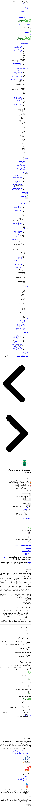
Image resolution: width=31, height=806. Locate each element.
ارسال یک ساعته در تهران (25, 544)
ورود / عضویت (22, 11)
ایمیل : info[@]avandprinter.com (23, 716)
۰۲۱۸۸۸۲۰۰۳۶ (24, 3)
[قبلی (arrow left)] (30, 805)
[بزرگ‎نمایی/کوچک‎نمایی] (26, 804)
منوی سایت (28, 40)
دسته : (29, 509)
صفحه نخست (25, 5)
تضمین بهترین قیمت (26, 534)
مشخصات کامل (26, 518)
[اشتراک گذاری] (29, 804)
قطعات (23, 356)
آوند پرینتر (24, 791)
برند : (29, 507)
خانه (27, 356)
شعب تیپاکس (25, 780)
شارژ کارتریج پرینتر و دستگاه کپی (20, 750)
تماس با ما (25, 8)
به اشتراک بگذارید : (26, 519)
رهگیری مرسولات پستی (22, 779)
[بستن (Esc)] (30, 804)
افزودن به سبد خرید (26, 493)
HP (27, 507)
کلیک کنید (13, 669)
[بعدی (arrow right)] (29, 805)
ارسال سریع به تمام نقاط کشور (23, 539)
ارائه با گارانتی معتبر (26, 530)
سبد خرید (24, 196)
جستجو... (29, 27)
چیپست (18, 356)
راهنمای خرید (25, 776)
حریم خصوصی (24, 778)
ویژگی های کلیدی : (26, 510)
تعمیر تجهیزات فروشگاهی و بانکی (20, 752)
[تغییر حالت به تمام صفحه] (27, 804)
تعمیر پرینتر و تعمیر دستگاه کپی (20, 753)
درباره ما (26, 7)
